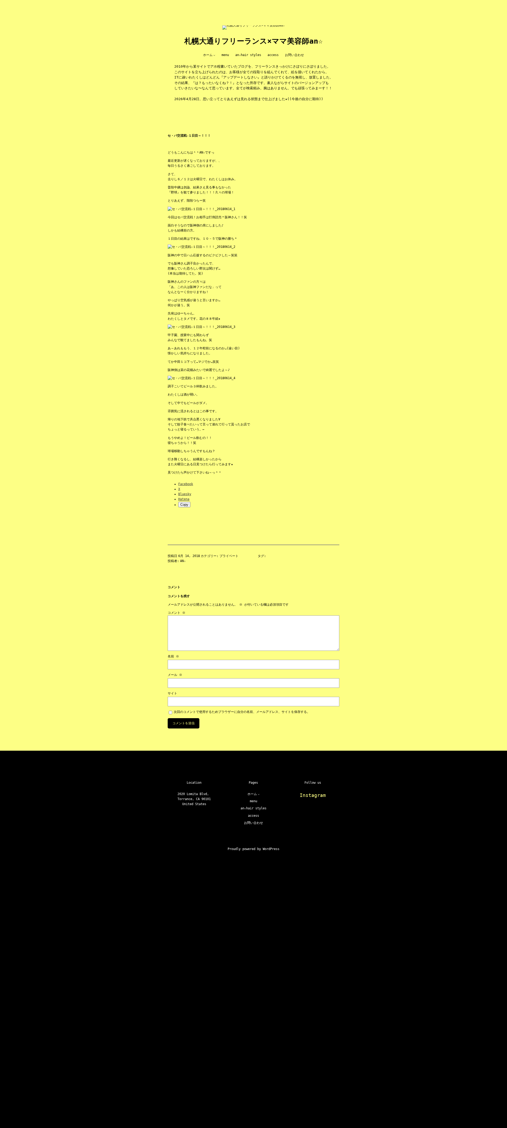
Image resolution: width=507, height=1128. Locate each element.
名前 (173, 656)
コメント (176, 613)
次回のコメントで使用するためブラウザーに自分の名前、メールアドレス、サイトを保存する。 (242, 712)
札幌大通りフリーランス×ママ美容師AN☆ (253, 41)
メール (175, 675)
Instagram (313, 795)
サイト (172, 693)
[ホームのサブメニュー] (214, 55)
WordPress (271, 849)
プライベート (228, 556)
